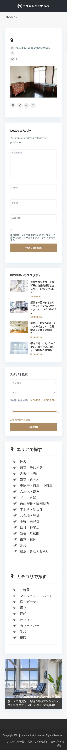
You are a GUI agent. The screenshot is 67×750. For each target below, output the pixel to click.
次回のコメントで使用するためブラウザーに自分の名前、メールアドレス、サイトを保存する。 (32, 237)
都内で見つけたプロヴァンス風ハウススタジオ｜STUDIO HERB (42, 347)
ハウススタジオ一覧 (14, 741)
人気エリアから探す (38, 741)
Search (33, 426)
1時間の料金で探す (19, 400)
